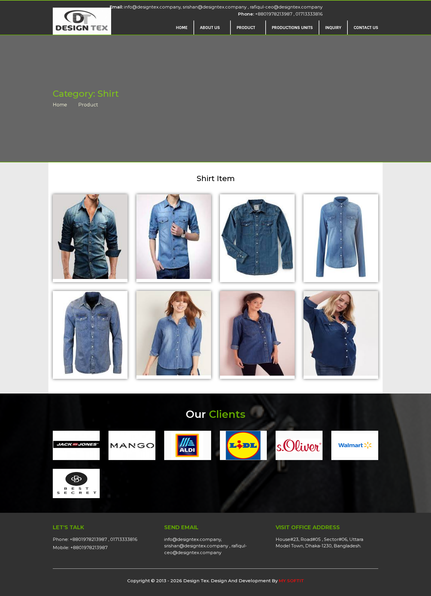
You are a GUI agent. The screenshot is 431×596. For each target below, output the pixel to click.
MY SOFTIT (291, 580)
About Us (210, 27)
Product (246, 27)
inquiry (333, 27)
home (60, 105)
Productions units (292, 27)
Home (182, 27)
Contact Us (366, 27)
